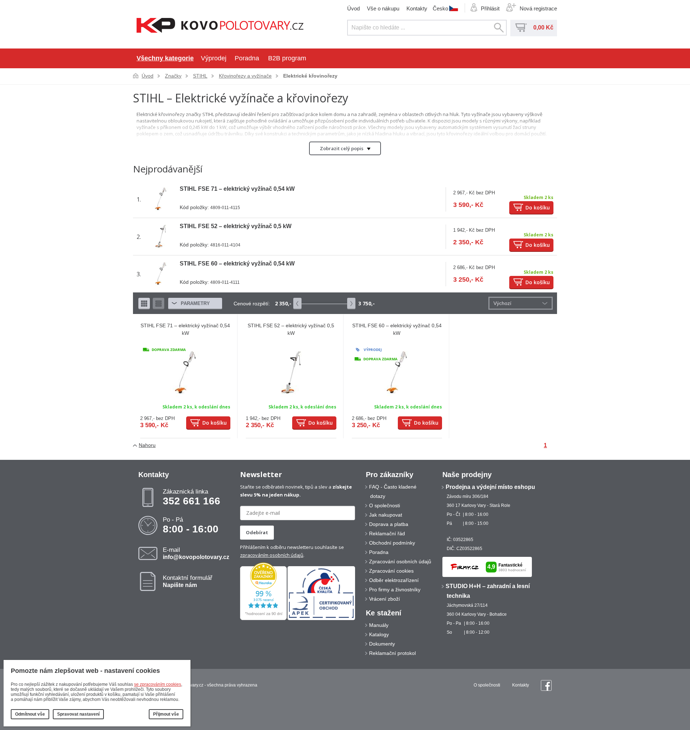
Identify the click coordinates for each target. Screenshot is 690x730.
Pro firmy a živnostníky (394, 589)
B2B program (287, 58)
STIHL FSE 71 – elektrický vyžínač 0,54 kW (237, 189)
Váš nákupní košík (521, 28)
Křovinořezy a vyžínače (245, 76)
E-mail (196, 553)
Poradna (247, 58)
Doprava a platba (388, 524)
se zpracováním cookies (157, 684)
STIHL (200, 76)
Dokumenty (382, 644)
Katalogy (379, 634)
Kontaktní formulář (187, 581)
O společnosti (384, 505)
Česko (440, 8)
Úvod (353, 8)
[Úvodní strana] (220, 26)
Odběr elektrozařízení (394, 580)
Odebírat (257, 532)
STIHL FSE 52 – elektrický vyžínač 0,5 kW (235, 226)
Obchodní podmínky (392, 543)
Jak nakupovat (385, 515)
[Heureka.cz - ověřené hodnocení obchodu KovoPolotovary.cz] (263, 618)
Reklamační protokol (392, 653)
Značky (173, 76)
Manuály (378, 625)
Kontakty (416, 8)
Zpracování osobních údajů (400, 561)
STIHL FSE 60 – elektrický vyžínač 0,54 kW (237, 263)
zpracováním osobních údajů (271, 555)
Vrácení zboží (384, 599)
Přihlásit (490, 8)
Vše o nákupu (383, 8)
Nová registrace (538, 8)
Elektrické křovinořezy (310, 76)
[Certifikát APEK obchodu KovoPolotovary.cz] (321, 618)
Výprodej (213, 58)
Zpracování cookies (391, 571)
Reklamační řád (387, 533)
